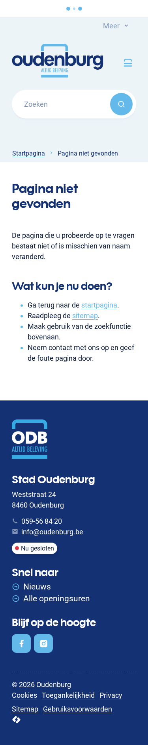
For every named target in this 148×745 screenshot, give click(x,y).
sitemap (85, 315)
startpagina (99, 305)
